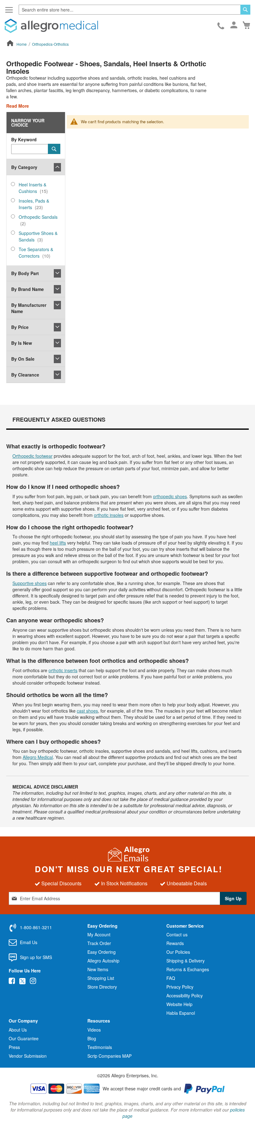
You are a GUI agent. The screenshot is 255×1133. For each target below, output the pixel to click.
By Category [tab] (24, 167)
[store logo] (51, 26)
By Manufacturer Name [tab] (28, 308)
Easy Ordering (101, 952)
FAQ (170, 978)
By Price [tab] (20, 327)
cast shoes (87, 711)
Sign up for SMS (36, 957)
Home (22, 44)
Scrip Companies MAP (109, 1056)
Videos (94, 1030)
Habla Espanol (180, 1013)
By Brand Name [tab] (27, 289)
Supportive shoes (29, 583)
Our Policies (178, 952)
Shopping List (100, 978)
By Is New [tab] (21, 343)
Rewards (175, 943)
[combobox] (134, 10)
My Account (98, 934)
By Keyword (24, 139)
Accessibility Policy (184, 995)
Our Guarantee (24, 1038)
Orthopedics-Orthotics (50, 44)
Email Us (28, 942)
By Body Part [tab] (25, 273)
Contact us (177, 934)
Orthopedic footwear (32, 456)
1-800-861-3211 (221, 26)
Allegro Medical (38, 757)
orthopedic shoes (170, 496)
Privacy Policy (179, 987)
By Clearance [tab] (25, 375)
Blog (91, 1038)
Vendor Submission (28, 1056)
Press (14, 1047)
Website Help (179, 1004)
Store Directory (102, 987)
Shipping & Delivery (185, 960)
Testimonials (99, 1047)
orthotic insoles (108, 515)
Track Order (99, 943)
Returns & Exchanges (187, 969)
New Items (97, 969)
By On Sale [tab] (23, 359)
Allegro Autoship (103, 960)
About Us (18, 1030)
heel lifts (58, 543)
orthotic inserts (63, 670)
